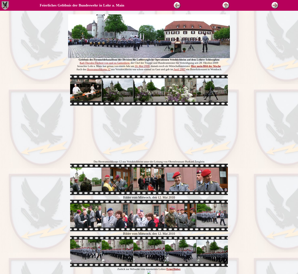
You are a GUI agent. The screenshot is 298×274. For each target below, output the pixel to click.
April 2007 (179, 69)
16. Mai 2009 (142, 66)
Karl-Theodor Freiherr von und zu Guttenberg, (105, 62)
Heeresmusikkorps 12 (98, 69)
